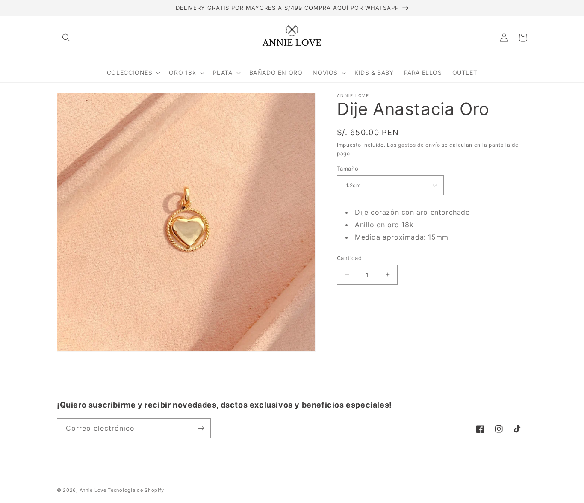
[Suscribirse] (201, 428)
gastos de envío (419, 145)
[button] (66, 37)
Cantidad (349, 257)
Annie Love (93, 490)
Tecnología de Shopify (136, 490)
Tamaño (347, 168)
